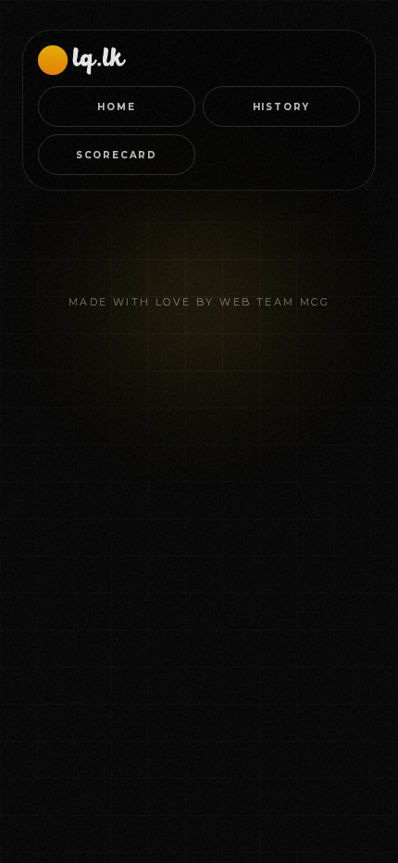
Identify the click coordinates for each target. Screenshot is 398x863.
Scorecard (116, 155)
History (282, 107)
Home (116, 107)
